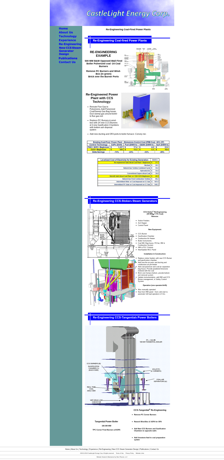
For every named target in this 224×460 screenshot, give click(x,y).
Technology (83, 449)
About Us (74, 449)
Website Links (140, 453)
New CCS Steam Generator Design (125, 449)
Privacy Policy (130, 453)
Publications (144, 449)
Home (67, 449)
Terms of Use (120, 453)
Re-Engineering (105, 449)
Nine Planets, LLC (122, 457)
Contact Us (154, 449)
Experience (93, 449)
